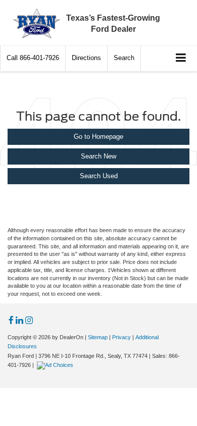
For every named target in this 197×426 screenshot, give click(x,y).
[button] (33, 58)
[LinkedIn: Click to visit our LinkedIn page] (19, 321)
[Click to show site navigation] (181, 58)
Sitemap (98, 337)
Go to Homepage (98, 136)
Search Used (99, 176)
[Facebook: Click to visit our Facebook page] (11, 321)
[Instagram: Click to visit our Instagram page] (29, 321)
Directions (86, 58)
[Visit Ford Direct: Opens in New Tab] (56, 365)
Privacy (121, 337)
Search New (98, 156)
